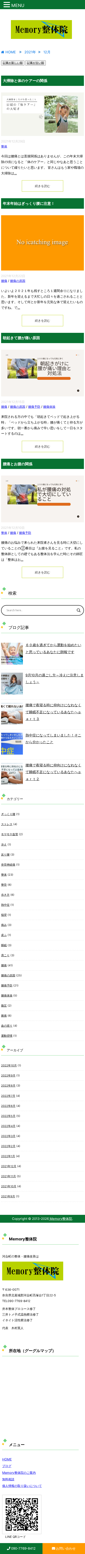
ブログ (6, 1466)
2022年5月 (8, 1116)
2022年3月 (8, 1136)
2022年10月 (9, 1065)
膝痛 (4, 1015)
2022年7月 (8, 1095)
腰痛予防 (34, 406)
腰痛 (4, 281)
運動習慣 (6, 1035)
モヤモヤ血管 (9, 834)
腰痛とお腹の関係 (17, 464)
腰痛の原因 (17, 281)
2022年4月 (8, 1126)
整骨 (4, 884)
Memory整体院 (60, 1219)
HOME (7, 1459)
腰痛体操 (49, 406)
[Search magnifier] (79, 610)
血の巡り (6, 1025)
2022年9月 (8, 1075)
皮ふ (4, 935)
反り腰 (5, 854)
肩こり (5, 955)
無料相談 (8, 1479)
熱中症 (5, 904)
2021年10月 (8, 1186)
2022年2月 (8, 1146)
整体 (4, 146)
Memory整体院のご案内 (19, 1472)
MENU (17, 5)
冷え (4, 844)
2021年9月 (8, 1196)
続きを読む (42, 186)
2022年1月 (8, 1156)
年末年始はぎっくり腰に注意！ (29, 203)
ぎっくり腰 (8, 814)
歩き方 (5, 894)
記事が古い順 (35, 62)
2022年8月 (8, 1085)
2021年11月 (8, 1176)
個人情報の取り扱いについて (22, 1486)
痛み (4, 925)
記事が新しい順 (13, 62)
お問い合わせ (65, 1548)
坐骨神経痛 (8, 864)
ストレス (6, 824)
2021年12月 (8, 1166)
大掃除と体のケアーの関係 (25, 80)
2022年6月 (8, 1106)
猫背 (4, 915)
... (15, 173)
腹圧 (4, 1005)
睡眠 (4, 945)
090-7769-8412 (23, 1548)
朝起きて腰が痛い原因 (21, 338)
